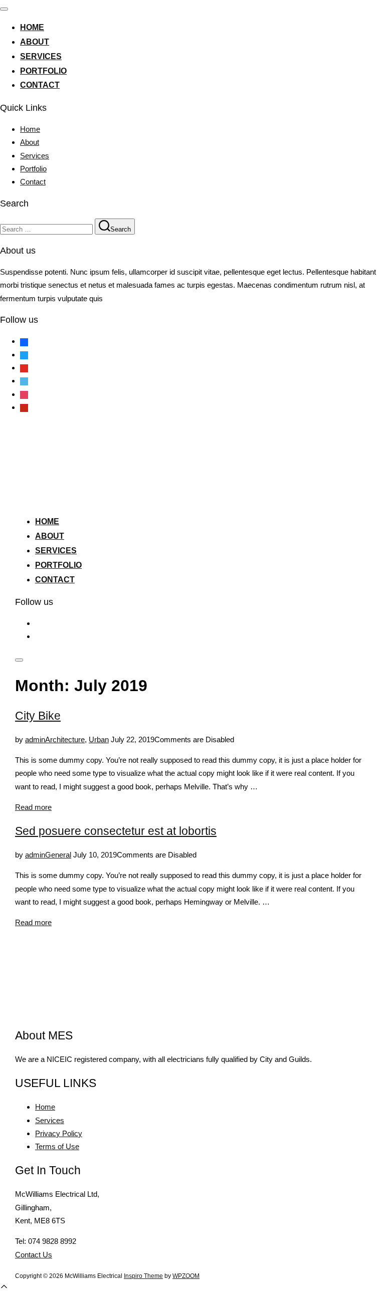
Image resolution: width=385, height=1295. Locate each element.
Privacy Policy (58, 1133)
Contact (40, 85)
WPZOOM (186, 1275)
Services (41, 56)
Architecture (65, 739)
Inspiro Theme (143, 1275)
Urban (99, 739)
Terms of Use (57, 1146)
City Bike (38, 716)
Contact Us (33, 1254)
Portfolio (43, 71)
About (34, 42)
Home (32, 27)
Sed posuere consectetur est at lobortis (116, 831)
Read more (33, 807)
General (58, 854)
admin (35, 739)
